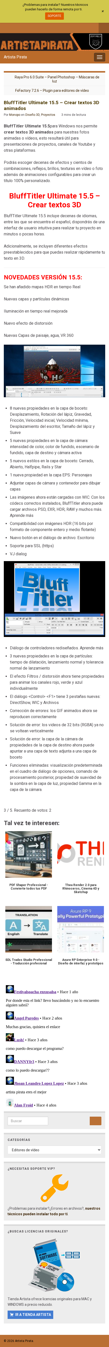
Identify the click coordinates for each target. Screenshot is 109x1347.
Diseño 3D (32, 115)
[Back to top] (97, 1317)
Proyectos (48, 115)
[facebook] (6, 27)
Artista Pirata (15, 57)
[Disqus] (54, 1046)
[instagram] (23, 27)
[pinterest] (48, 27)
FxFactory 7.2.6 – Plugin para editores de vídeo (52, 91)
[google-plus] (39, 27)
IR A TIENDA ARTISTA (33, 1315)
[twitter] (14, 27)
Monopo (14, 115)
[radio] (6, 802)
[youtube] (31, 27)
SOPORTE (54, 16)
